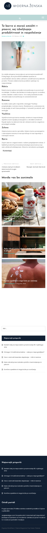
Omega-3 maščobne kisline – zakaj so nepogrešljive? (24, 352)
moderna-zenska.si (26, 517)
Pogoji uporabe (7, 509)
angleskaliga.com (8, 515)
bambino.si (14, 517)
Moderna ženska (7, 36)
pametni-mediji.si (17, 520)
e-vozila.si (6, 520)
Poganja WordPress (8, 528)
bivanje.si (5, 517)
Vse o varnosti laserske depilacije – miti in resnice (22, 357)
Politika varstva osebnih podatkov (26, 509)
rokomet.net (30, 515)
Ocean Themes (35, 528)
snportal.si (40, 515)
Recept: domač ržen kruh (36, 167)
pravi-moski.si (40, 517)
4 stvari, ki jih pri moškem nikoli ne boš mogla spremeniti (11, 169)
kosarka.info (20, 515)
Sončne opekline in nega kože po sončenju (20, 369)
